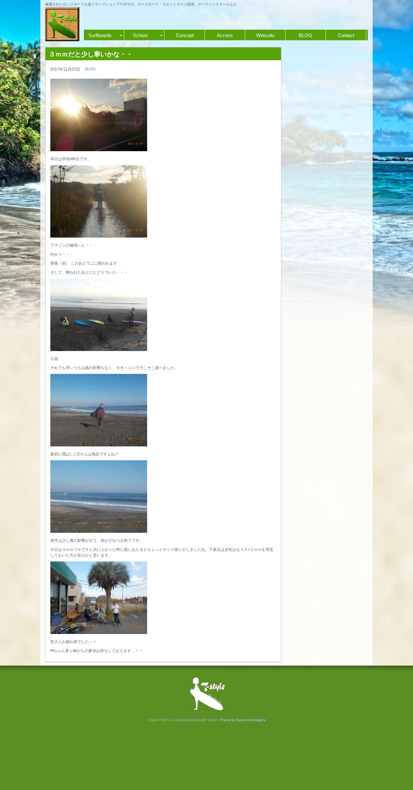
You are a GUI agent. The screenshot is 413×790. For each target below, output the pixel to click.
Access (225, 35)
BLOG (305, 35)
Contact (346, 35)
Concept (185, 35)
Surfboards (100, 35)
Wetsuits (265, 35)
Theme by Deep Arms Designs (242, 719)
